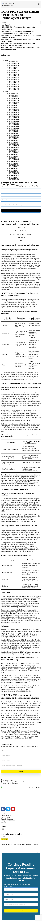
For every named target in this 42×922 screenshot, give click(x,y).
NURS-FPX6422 (14, 160)
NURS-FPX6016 (14, 105)
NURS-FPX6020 (14, 107)
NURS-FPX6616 (14, 170)
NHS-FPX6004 (13, 95)
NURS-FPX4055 (14, 83)
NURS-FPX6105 (14, 123)
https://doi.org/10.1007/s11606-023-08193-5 (18, 637)
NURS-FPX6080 (14, 116)
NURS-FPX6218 (14, 144)
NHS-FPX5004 (13, 93)
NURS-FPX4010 (14, 67)
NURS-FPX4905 (14, 90)
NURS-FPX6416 (14, 158)
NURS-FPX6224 (14, 147)
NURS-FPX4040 (14, 77)
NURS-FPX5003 (14, 98)
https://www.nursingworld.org (21, 654)
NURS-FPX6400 (14, 151)
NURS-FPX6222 (14, 146)
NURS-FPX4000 (14, 63)
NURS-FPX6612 (14, 167)
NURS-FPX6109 (14, 128)
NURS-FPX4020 (14, 70)
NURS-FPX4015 (14, 69)
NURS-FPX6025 (14, 111)
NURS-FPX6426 (14, 163)
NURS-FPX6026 (14, 112)
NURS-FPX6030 (14, 114)
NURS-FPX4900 (14, 88)
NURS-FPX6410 (14, 153)
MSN (6, 91)
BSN (6, 60)
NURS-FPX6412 (14, 154)
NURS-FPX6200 (14, 135)
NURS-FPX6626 (14, 179)
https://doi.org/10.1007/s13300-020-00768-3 (17, 691)
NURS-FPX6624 (14, 177)
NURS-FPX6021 (14, 109)
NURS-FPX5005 (14, 100)
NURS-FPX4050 (14, 81)
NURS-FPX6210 (14, 137)
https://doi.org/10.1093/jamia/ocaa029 (15, 682)
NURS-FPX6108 (14, 126)
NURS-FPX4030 (14, 74)
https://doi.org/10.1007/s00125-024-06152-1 (26, 710)
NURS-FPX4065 (14, 86)
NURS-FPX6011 (14, 104)
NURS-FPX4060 (14, 84)
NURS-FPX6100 (14, 119)
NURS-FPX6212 (14, 139)
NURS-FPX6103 (14, 121)
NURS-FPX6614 (14, 168)
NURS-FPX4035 (14, 76)
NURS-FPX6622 (14, 175)
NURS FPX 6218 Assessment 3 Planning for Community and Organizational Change (17, 32)
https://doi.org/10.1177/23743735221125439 (16, 727)
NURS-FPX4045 (14, 79)
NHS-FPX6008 (13, 97)
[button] (38, 4)
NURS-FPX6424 (14, 161)
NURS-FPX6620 (14, 174)
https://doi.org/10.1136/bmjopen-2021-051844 (19, 738)
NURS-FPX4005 (14, 65)
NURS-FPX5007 (14, 102)
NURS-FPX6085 (14, 118)
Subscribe (4, 839)
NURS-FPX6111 (14, 130)
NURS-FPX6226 (14, 149)
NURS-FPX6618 (14, 172)
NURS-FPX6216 (14, 142)
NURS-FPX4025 (14, 72)
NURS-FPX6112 (14, 132)
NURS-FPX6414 (14, 156)
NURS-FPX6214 (14, 140)
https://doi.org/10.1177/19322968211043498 (25, 719)
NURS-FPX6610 (14, 165)
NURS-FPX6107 (14, 125)
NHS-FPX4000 (13, 62)
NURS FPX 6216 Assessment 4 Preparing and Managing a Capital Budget (18, 44)
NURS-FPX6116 (14, 133)
